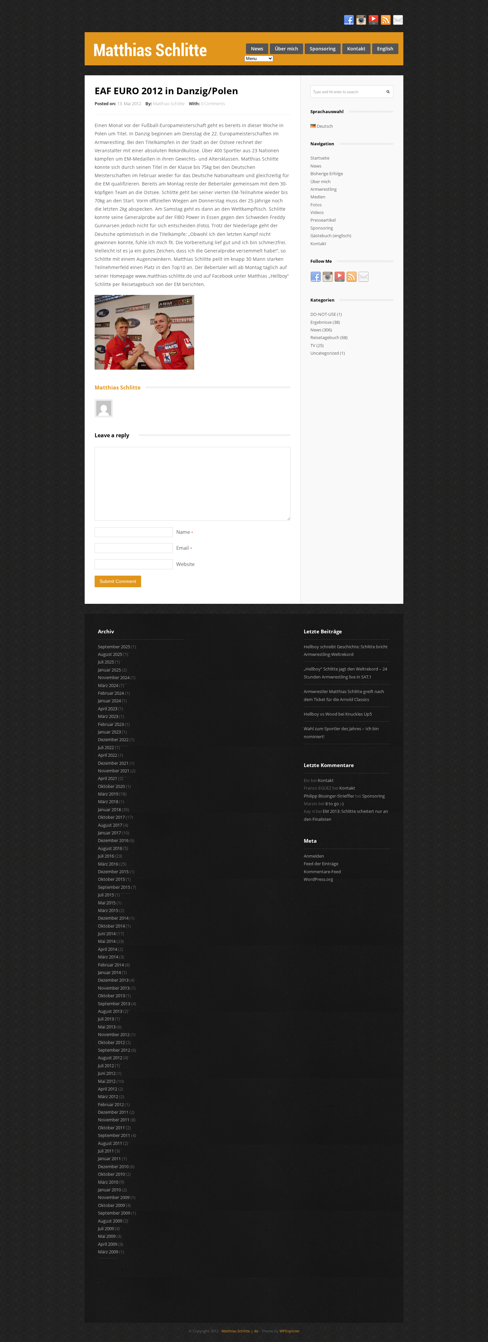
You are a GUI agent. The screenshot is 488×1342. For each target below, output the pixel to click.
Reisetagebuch (324, 337)
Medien (317, 197)
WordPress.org (318, 879)
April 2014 (107, 949)
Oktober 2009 (111, 1205)
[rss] (385, 20)
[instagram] (361, 20)
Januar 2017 (109, 833)
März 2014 (108, 957)
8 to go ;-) (334, 804)
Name (184, 532)
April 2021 (107, 778)
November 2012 (113, 1034)
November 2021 (113, 771)
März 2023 (108, 716)
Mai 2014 (107, 941)
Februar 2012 (111, 1104)
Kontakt (356, 48)
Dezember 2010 (113, 1166)
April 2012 (107, 1089)
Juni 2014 (107, 934)
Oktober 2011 (111, 1128)
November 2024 (113, 677)
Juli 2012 (106, 1066)
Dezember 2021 (113, 763)
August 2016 (110, 848)
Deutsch (324, 126)
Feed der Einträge (321, 864)
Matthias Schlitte (169, 103)
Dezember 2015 (113, 872)
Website (185, 564)
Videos (317, 212)
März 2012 (108, 1096)
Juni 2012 (107, 1073)
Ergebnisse (321, 322)
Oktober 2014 (111, 926)
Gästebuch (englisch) (330, 236)
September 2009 (114, 1213)
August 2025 (110, 654)
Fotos (316, 205)
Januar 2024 (109, 701)
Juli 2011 (106, 1151)
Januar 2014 (109, 972)
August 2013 (110, 1011)
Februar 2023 (111, 724)
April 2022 (107, 755)
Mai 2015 (107, 903)
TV (312, 345)
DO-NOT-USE (323, 314)
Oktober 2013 (111, 996)
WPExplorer (289, 1330)
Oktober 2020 (111, 786)
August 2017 (110, 825)
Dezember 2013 (113, 980)
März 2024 (108, 685)
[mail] (398, 20)
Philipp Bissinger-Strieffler (329, 796)
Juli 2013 (106, 1019)
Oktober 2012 (111, 1042)
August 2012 (110, 1058)
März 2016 (108, 864)
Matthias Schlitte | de (239, 1330)
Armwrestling (323, 189)
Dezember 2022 (113, 739)
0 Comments (213, 103)
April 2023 (107, 709)
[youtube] (373, 20)
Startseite (319, 158)
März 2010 (108, 1182)
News (257, 48)
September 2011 (114, 1135)
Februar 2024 (111, 693)
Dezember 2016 (113, 840)
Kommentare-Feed (322, 872)
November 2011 (113, 1120)
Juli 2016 (106, 856)
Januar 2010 (109, 1190)
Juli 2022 (106, 747)
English (385, 48)
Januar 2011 (109, 1159)
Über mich (286, 48)
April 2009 (107, 1244)
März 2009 (108, 1252)
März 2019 (108, 794)
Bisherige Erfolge (326, 174)
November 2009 (113, 1197)
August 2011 (110, 1143)
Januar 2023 (109, 732)
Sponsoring (323, 48)
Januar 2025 (109, 670)
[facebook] (349, 20)
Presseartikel (323, 220)
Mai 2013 (107, 1027)
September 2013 (114, 1004)
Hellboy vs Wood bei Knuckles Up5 (338, 714)
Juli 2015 (106, 895)
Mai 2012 (107, 1081)
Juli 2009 (106, 1229)
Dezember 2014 (113, 918)
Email (184, 547)
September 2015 (114, 887)
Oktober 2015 (111, 879)
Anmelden (314, 856)
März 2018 (108, 802)
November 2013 (113, 988)
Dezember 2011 (113, 1112)
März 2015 (108, 910)
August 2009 (110, 1221)
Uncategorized (324, 353)
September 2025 (114, 647)
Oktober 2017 (111, 817)
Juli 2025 (106, 662)
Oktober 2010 (111, 1174)
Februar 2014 (111, 965)
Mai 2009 (107, 1236)
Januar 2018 (109, 809)
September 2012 (114, 1050)
